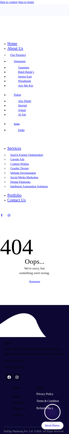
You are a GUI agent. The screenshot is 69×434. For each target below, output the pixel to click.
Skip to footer (26, 2)
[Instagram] (16, 377)
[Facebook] (9, 377)
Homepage (34, 281)
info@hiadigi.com (14, 360)
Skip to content (8, 2)
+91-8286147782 (14, 367)
